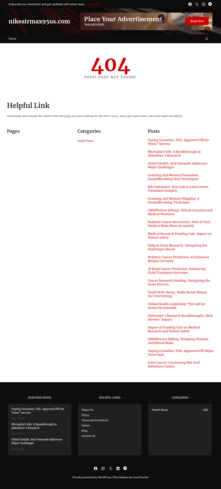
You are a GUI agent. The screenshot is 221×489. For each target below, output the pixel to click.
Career (86, 425)
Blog (84, 430)
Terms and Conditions (95, 420)
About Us (87, 409)
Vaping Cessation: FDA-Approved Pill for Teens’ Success (178, 142)
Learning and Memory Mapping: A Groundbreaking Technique (173, 200)
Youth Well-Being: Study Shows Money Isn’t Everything (177, 294)
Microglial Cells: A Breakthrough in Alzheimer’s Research (174, 153)
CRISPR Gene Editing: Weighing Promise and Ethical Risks (178, 341)
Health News (85, 140)
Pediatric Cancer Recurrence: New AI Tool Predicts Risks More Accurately (179, 224)
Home (12, 38)
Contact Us (88, 435)
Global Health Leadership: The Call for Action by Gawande (176, 306)
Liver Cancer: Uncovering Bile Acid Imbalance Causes (174, 364)
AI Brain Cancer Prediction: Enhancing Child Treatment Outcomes (177, 271)
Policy (85, 415)
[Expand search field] (206, 39)
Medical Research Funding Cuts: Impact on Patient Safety (180, 235)
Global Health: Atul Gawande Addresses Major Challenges (177, 165)
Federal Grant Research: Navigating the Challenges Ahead (177, 247)
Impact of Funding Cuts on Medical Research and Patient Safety (174, 329)
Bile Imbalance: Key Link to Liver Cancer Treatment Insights (178, 189)
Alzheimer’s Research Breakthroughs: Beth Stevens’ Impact (180, 317)
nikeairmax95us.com (39, 21)
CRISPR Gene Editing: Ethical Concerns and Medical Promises (180, 212)
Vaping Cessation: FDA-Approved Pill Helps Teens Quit (180, 353)
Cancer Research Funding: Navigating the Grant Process (179, 282)
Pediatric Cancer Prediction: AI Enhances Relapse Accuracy (178, 259)
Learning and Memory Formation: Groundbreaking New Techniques (173, 177)
